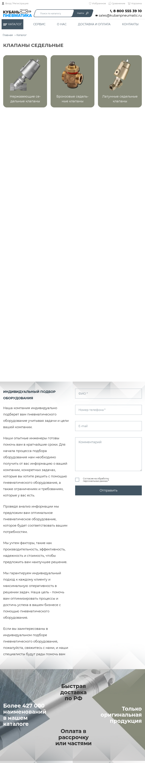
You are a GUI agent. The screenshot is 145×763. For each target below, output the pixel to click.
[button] (25, 81)
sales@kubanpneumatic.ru (120, 15)
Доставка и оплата (94, 24)
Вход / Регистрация (16, 3)
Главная (8, 35)
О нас (61, 24)
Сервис (39, 24)
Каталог (15, 24)
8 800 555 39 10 (127, 11)
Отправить (108, 490)
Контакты (130, 24)
